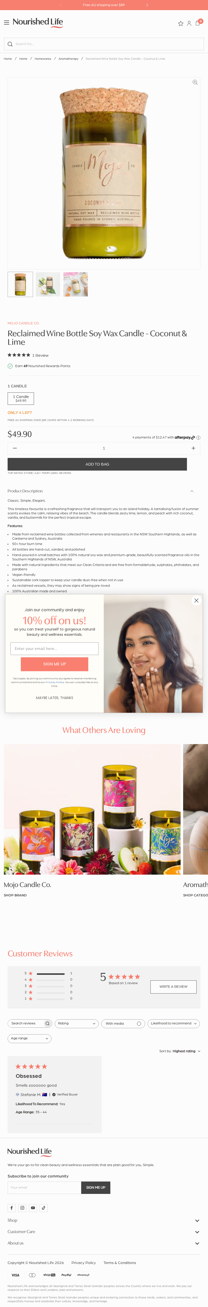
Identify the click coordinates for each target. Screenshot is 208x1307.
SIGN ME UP (54, 664)
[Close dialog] (196, 600)
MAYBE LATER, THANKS (54, 697)
